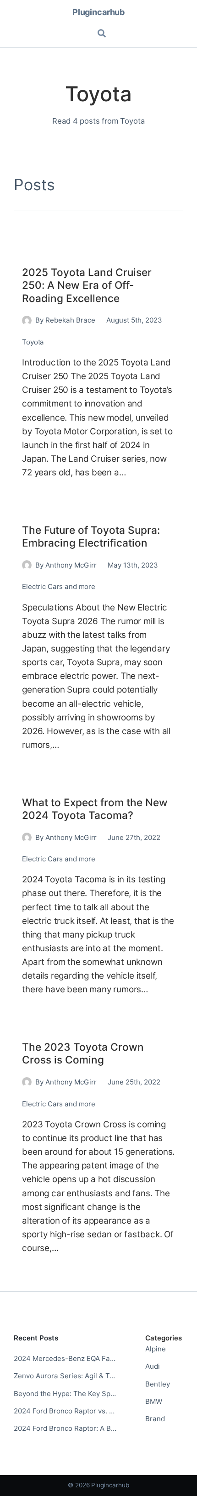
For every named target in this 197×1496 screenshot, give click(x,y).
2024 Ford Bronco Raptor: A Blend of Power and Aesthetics (65, 1428)
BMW (153, 1401)
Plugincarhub (98, 12)
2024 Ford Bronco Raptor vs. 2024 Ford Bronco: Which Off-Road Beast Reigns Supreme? (65, 1411)
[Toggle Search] (102, 33)
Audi (152, 1366)
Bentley (157, 1384)
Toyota (33, 342)
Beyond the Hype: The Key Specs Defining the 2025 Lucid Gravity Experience (65, 1393)
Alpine (155, 1349)
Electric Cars (42, 586)
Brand (155, 1418)
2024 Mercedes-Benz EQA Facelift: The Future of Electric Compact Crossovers (65, 1358)
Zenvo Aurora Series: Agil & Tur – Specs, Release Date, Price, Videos (65, 1375)
